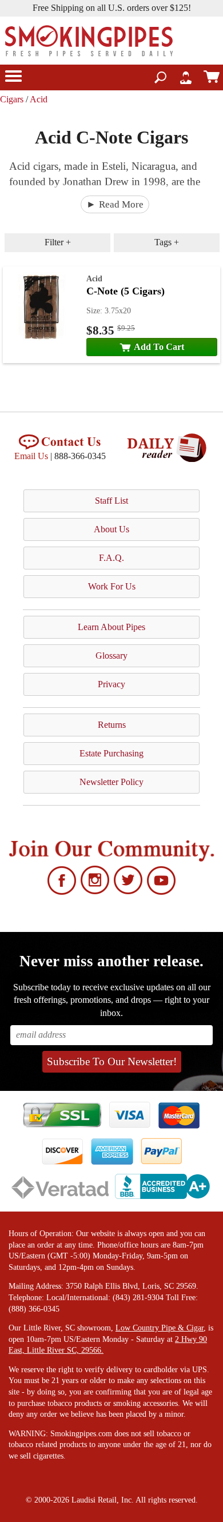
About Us (111, 529)
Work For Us (112, 586)
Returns (112, 725)
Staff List (111, 500)
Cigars (11, 99)
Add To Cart (159, 347)
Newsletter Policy (111, 782)
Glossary (111, 655)
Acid (38, 99)
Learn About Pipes (111, 627)
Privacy (111, 684)
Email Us (31, 456)
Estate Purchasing (111, 753)
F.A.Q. (111, 558)
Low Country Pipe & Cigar (160, 1328)
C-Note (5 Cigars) (125, 291)
